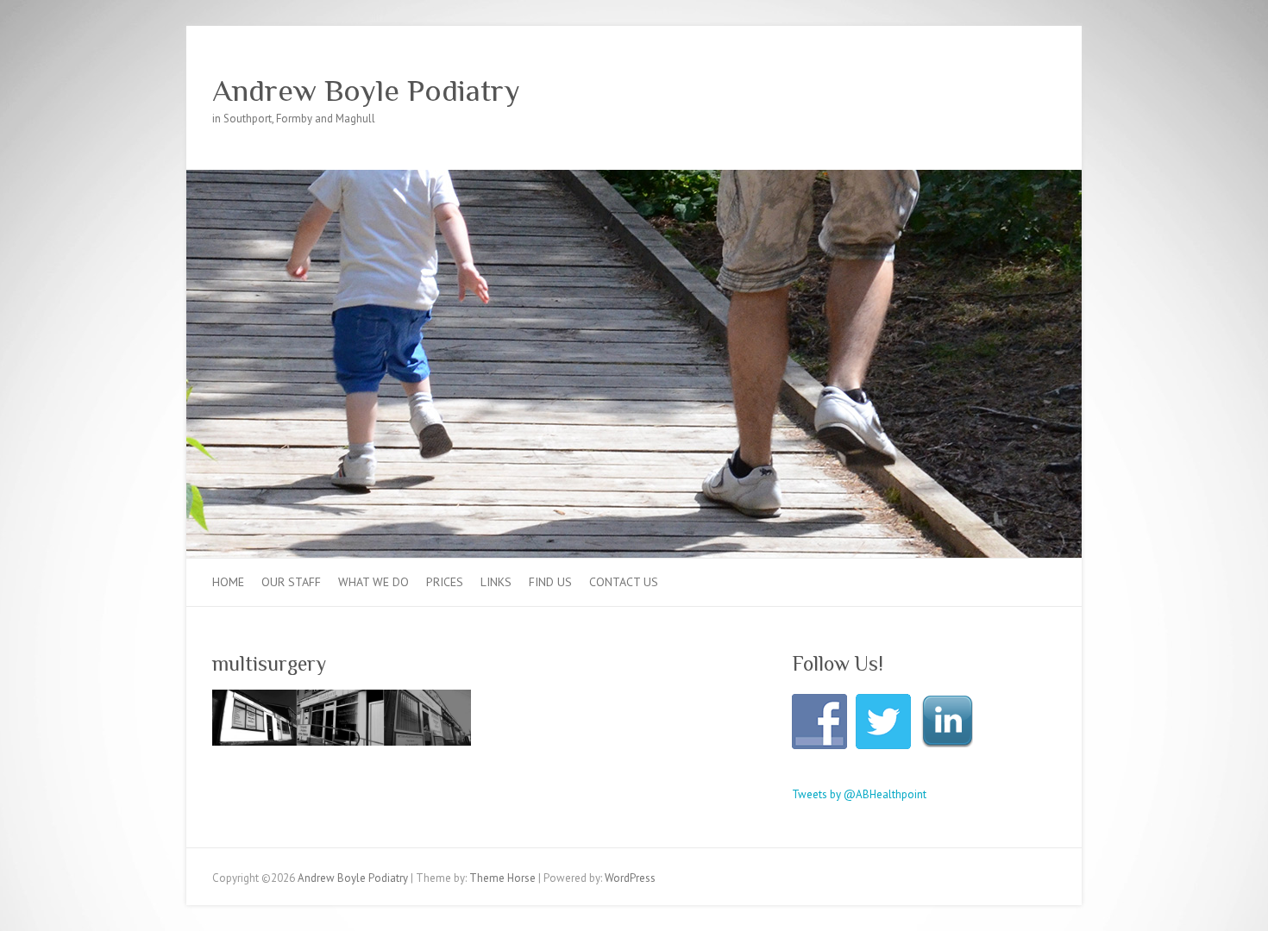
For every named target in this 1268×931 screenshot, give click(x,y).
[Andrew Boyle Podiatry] (634, 178)
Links (496, 582)
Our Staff (291, 582)
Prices (444, 582)
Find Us (550, 582)
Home (228, 582)
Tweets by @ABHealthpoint (859, 794)
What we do (373, 582)
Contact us (623, 582)
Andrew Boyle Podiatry (366, 90)
